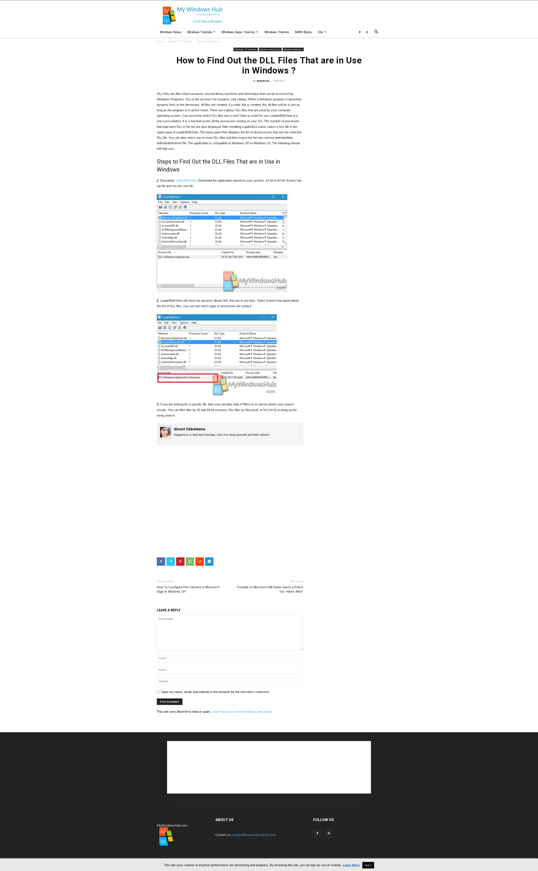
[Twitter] (367, 32)
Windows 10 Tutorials (180, 41)
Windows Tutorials (199, 32)
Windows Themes (276, 32)
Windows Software (293, 49)
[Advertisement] (304, 15)
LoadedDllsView (185, 180)
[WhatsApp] (190, 561)
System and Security (270, 49)
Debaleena (263, 80)
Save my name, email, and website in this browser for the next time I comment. (215, 692)
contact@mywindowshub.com (254, 835)
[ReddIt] (199, 561)
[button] (376, 32)
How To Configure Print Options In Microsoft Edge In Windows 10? (188, 589)
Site (320, 32)
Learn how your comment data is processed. (242, 711)
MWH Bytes (303, 32)
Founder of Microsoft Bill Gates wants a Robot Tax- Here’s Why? (270, 589)
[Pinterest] (180, 561)
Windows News (170, 32)
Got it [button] (368, 865)
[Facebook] (360, 32)
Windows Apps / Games (238, 32)
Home (160, 41)
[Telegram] (209, 561)
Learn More (351, 865)
